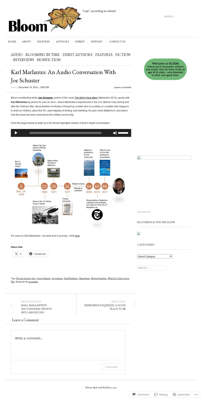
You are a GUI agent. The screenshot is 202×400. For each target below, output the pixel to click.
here (77, 235)
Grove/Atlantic (43, 278)
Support (97, 41)
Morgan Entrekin (99, 278)
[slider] (123, 132)
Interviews (23, 59)
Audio (16, 54)
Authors (62, 41)
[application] (71, 133)
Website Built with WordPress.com (100, 387)
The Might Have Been (86, 97)
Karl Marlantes (71, 278)
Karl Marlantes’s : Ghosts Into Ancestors (36, 307)
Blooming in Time (42, 54)
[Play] (16, 133)
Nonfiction (49, 59)
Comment (111, 367)
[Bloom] (71, 19)
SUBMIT (80, 41)
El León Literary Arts (26, 278)
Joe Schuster (45, 97)
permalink (33, 281)
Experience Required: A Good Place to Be (105, 305)
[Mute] (115, 133)
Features (43, 41)
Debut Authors (77, 54)
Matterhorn (84, 278)
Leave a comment (122, 87)
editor (45, 87)
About (26, 41)
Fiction (122, 54)
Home (12, 41)
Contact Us (117, 41)
